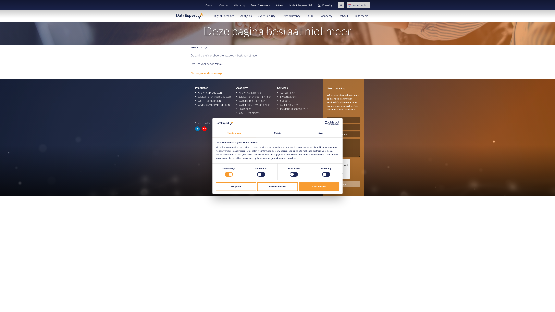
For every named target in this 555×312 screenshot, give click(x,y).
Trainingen (245, 108)
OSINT (311, 16)
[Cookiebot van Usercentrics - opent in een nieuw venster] (326, 123)
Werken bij (239, 5)
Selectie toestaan (277, 186)
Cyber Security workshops (254, 104)
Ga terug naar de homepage (206, 73)
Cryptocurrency (291, 16)
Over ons (223, 5)
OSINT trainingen (249, 112)
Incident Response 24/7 (300, 5)
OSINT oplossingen (209, 100)
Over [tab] (320, 133)
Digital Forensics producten (214, 96)
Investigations (288, 96)
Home (193, 47)
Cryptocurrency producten (214, 104)
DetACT (343, 16)
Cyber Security (266, 16)
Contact (210, 5)
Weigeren (236, 186)
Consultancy (287, 92)
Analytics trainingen (250, 92)
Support (285, 100)
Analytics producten (210, 92)
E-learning (327, 5)
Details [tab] (277, 133)
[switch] (261, 174)
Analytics (246, 16)
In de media (361, 16)
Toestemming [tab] (234, 133)
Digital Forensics (224, 16)
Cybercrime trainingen (252, 100)
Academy (326, 16)
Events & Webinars (260, 5)
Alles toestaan (319, 186)
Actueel (279, 5)
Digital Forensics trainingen (255, 96)
